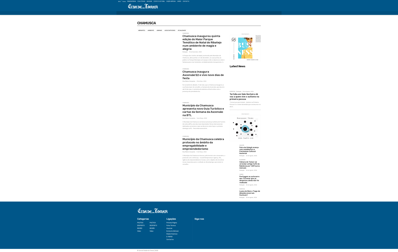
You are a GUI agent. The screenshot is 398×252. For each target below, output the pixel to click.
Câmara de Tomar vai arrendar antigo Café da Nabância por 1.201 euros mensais (249, 165)
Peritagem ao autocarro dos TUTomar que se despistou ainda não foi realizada (249, 180)
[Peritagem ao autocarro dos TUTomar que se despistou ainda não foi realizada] (234, 178)
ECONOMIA (242, 159)
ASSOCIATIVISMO (170, 30)
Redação (185, 52)
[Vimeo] (278, 1)
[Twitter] (275, 1)
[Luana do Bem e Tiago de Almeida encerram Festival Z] (234, 192)
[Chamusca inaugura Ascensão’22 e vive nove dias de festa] (158, 82)
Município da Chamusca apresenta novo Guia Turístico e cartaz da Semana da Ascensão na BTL (203, 110)
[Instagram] (273, 1)
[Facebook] (271, 1)
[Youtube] (280, 1)
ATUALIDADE (182, 30)
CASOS (241, 174)
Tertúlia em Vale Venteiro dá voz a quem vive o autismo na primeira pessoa (244, 96)
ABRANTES (141, 30)
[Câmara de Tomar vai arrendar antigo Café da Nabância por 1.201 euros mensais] (234, 163)
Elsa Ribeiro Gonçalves (189, 81)
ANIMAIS (159, 30)
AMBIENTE (151, 30)
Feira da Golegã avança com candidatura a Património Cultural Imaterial (249, 150)
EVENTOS (232, 91)
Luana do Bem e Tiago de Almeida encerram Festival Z (249, 193)
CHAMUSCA (186, 33)
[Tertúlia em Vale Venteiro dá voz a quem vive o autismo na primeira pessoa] (245, 79)
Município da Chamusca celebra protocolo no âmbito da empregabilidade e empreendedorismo (203, 144)
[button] (278, 13)
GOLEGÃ (241, 145)
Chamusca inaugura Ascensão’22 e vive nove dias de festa (203, 75)
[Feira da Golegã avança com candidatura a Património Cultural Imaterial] (234, 149)
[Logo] (143, 6)
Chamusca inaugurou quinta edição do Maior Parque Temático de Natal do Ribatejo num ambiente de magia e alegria (202, 42)
